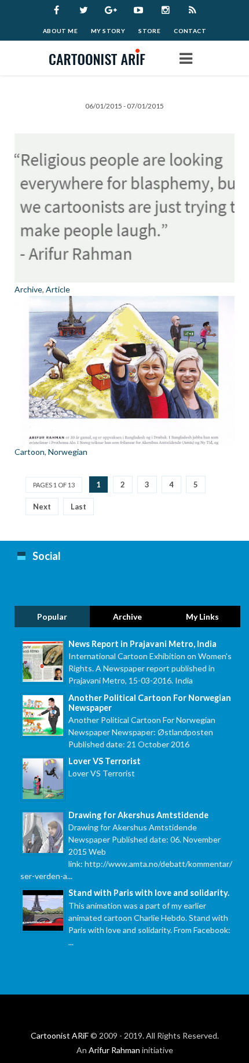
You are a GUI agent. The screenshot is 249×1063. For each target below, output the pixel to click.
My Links (202, 616)
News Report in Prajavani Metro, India (142, 644)
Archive (28, 289)
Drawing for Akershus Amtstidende (138, 815)
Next (42, 506)
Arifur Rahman (114, 1050)
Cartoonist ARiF (60, 1035)
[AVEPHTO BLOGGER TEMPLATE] (101, 58)
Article (58, 289)
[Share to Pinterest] (224, 146)
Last (78, 506)
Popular (52, 616)
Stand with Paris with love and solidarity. (148, 893)
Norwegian (67, 452)
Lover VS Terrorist (104, 761)
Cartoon (29, 452)
